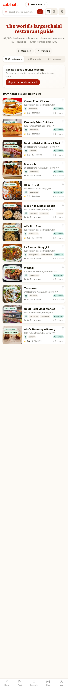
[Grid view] (48, 12)
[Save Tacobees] (63, 287)
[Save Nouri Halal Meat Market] (63, 307)
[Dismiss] (61, 69)
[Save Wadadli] (63, 266)
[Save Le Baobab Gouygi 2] (63, 246)
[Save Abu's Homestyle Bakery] (63, 328)
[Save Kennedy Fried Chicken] (63, 121)
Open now (26, 51)
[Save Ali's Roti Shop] (63, 225)
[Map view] (54, 12)
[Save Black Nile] (63, 163)
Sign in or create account (22, 82)
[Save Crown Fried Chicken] (63, 100)
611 (55, 59)
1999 (13, 59)
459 (34, 59)
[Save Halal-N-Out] (63, 183)
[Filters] (62, 11)
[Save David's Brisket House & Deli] (63, 142)
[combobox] (22, 12)
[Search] (40, 11)
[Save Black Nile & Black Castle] (63, 204)
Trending (45, 51)
